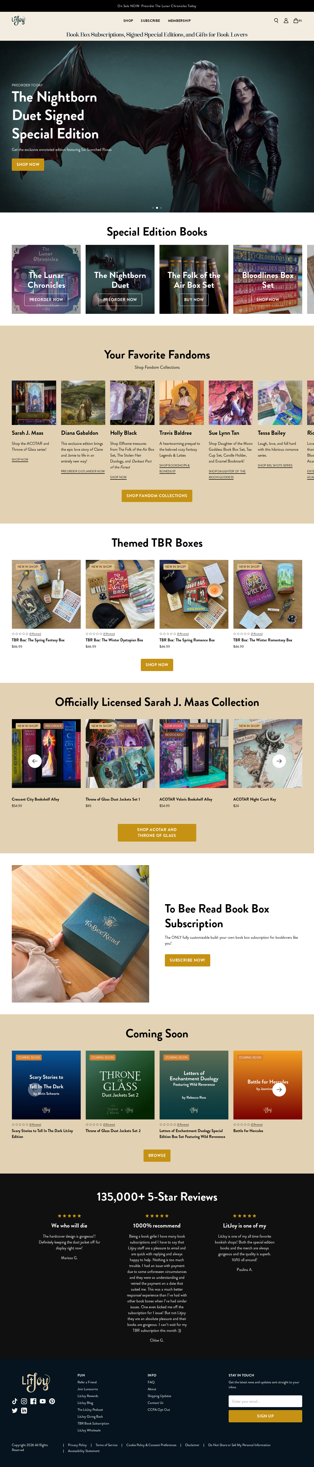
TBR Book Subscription (93, 1423)
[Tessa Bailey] (280, 403)
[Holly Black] (132, 403)
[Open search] (276, 20)
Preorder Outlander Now (83, 471)
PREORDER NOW (60, 155)
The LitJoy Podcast (90, 1409)
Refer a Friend (87, 1382)
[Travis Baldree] (181, 403)
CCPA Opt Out (159, 1409)
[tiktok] (15, 1401)
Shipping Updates (159, 1395)
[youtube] (43, 1401)
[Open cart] (295, 20)
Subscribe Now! (187, 960)
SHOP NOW (20, 459)
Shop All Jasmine (110, 155)
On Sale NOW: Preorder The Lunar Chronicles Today (157, 5)
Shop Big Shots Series (275, 465)
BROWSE (157, 1155)
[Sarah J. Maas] (34, 403)
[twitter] (15, 1411)
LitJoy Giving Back (90, 1416)
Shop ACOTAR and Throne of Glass (157, 832)
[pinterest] (52, 1401)
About (152, 1389)
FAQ (151, 1382)
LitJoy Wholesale (89, 1430)
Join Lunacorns (88, 1389)
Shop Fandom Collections (157, 496)
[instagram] (24, 1401)
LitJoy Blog (85, 1402)
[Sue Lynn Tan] (231, 403)
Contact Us (155, 1402)
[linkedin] (24, 1411)
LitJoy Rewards (88, 1395)
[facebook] (33, 1401)
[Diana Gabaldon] (83, 403)
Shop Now (118, 477)
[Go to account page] (286, 20)
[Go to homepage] (19, 21)
